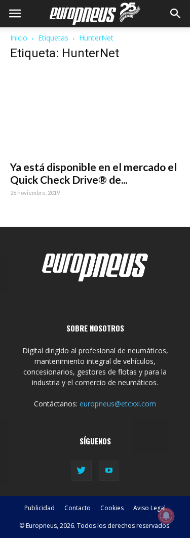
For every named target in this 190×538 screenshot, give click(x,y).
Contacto (77, 508)
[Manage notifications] (166, 516)
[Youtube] (109, 471)
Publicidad (39, 508)
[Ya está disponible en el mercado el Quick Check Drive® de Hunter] (95, 112)
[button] (176, 13)
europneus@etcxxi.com (118, 403)
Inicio (18, 38)
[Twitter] (81, 471)
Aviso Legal (149, 508)
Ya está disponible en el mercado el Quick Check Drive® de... (93, 173)
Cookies (112, 508)
